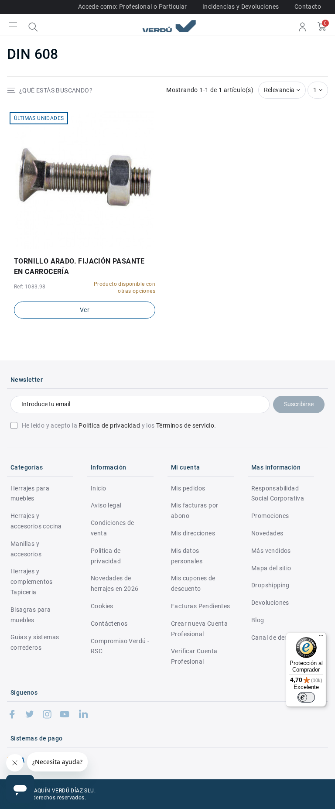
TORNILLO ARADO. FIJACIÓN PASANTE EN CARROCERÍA (79, 266)
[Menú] (321, 637)
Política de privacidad (109, 425)
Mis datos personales (186, 556)
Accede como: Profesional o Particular (132, 6)
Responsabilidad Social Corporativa (277, 493)
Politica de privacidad (106, 556)
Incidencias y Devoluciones (240, 6)
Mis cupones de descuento (193, 583)
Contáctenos (109, 623)
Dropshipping (270, 585)
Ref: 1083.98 (30, 287)
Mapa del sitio (271, 568)
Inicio (98, 488)
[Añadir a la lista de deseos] (78, 246)
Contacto (307, 6)
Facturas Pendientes (200, 606)
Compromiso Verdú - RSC (120, 646)
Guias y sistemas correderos (34, 642)
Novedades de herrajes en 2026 (114, 583)
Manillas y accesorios (25, 549)
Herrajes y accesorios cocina (36, 521)
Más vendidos (271, 550)
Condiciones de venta (112, 528)
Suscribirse (299, 404)
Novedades (267, 533)
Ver (84, 309)
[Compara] (91, 246)
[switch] (306, 697)
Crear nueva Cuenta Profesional (199, 629)
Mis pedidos (188, 488)
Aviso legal (106, 505)
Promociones (270, 515)
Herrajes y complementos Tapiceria (31, 582)
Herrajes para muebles (29, 493)
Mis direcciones (193, 533)
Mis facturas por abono (194, 510)
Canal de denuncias (279, 637)
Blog (257, 620)
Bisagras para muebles (30, 615)
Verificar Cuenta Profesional (194, 656)
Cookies (102, 606)
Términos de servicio (185, 425)
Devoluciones (270, 602)
